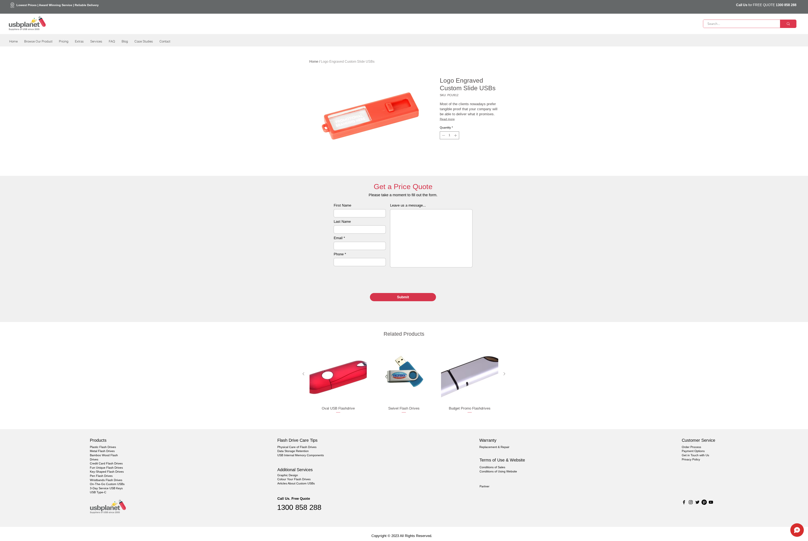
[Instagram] (690, 502)
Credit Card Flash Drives (106, 463)
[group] (404, 382)
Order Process (691, 447)
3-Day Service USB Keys (106, 488)
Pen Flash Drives (101, 475)
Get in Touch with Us (695, 455)
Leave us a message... (408, 205)
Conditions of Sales (492, 467)
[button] (38, 41)
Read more (447, 119)
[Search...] (788, 24)
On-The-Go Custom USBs (107, 484)
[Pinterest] (704, 502)
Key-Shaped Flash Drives (107, 471)
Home (313, 61)
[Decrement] (443, 135)
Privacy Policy (691, 459)
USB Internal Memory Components (300, 455)
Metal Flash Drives (102, 451)
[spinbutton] (449, 135)
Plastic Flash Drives (103, 447)
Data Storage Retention (293, 451)
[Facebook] (684, 502)
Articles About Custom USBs (296, 483)
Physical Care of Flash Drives (296, 447)
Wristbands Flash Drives (106, 480)
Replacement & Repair (494, 447)
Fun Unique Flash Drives (106, 467)
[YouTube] (711, 502)
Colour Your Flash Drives (294, 479)
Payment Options (693, 451)
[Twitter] (697, 502)
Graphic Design (287, 475)
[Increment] (455, 135)
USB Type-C (98, 492)
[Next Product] (504, 373)
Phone (339, 254)
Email (338, 238)
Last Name (342, 221)
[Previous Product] (303, 373)
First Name (342, 205)
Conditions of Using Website (498, 471)
